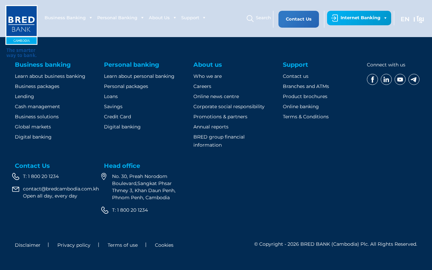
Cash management (37, 106)
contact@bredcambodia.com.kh (61, 189)
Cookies (164, 245)
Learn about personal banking (139, 76)
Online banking (301, 106)
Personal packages (126, 86)
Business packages (37, 86)
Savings (113, 106)
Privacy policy (73, 245)
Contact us (295, 76)
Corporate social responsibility (229, 106)
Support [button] (190, 17)
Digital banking (33, 137)
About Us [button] (159, 17)
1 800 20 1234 (43, 176)
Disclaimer (27, 245)
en (405, 19)
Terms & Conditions (306, 117)
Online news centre (216, 96)
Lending (24, 96)
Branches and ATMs (306, 86)
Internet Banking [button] (360, 17)
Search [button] (263, 17)
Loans (111, 96)
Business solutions (37, 117)
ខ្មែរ (420, 19)
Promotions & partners (220, 117)
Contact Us (299, 19)
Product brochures (305, 96)
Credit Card (117, 117)
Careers (202, 86)
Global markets (33, 127)
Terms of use (123, 245)
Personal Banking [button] (117, 17)
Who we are (207, 76)
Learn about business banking (50, 76)
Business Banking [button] (65, 17)
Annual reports (210, 127)
